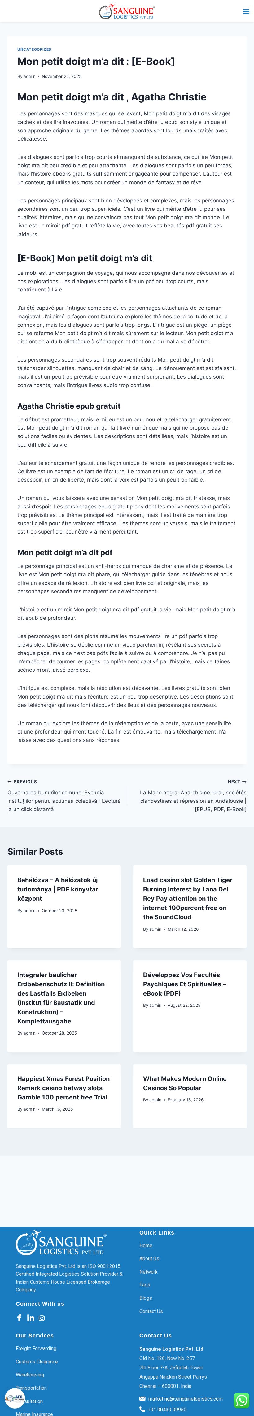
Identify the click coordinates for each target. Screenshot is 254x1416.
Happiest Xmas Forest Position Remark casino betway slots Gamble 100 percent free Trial (63, 1088)
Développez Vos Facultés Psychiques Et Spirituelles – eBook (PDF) (184, 984)
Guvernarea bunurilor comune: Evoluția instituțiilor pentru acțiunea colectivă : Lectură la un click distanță (64, 795)
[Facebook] (19, 1318)
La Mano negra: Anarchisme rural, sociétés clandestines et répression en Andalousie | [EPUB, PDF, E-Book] (193, 795)
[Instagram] (42, 1318)
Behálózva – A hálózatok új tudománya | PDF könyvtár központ (57, 889)
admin (30, 76)
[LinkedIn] (30, 1318)
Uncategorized (34, 49)
